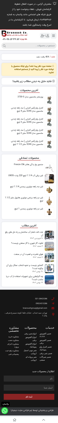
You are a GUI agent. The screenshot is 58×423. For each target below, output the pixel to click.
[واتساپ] (4, 410)
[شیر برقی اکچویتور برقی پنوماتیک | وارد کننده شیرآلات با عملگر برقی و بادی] (14, 35)
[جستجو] (4, 46)
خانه (53, 57)
